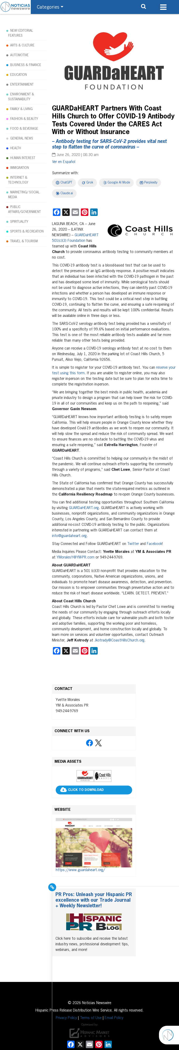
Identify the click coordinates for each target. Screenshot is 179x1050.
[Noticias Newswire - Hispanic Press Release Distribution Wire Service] (15, 7)
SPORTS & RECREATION (27, 231)
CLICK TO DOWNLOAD (86, 790)
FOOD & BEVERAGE (24, 128)
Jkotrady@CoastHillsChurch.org (119, 640)
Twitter (133, 544)
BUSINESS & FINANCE (25, 65)
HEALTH (15, 148)
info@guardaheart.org (69, 536)
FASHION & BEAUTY (24, 119)
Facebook (154, 544)
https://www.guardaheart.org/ (80, 870)
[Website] (94, 843)
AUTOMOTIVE (19, 55)
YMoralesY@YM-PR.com (75, 557)
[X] (98, 743)
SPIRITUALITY (19, 221)
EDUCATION (18, 74)
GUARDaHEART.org (84, 508)
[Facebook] (89, 743)
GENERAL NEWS (21, 138)
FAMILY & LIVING (21, 109)
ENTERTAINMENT (22, 84)
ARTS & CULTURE (22, 45)
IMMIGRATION (19, 168)
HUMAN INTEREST (22, 158)
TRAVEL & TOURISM (24, 241)
